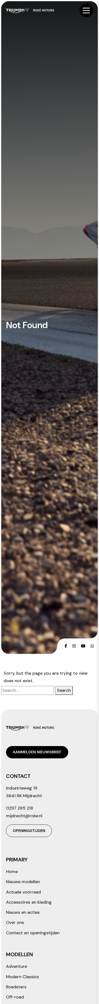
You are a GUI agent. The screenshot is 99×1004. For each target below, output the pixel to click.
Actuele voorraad (23, 892)
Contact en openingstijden (33, 933)
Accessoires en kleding (29, 902)
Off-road (15, 997)
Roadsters (16, 987)
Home (12, 871)
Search (64, 690)
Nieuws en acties (23, 912)
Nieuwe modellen (23, 882)
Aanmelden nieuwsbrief (37, 752)
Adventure (16, 966)
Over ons (15, 922)
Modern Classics (22, 977)
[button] (86, 10)
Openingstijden (29, 830)
